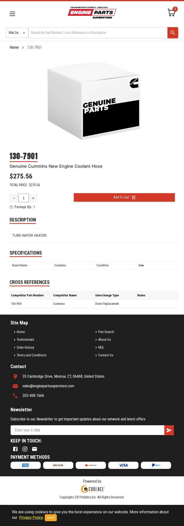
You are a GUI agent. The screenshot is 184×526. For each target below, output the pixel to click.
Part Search (106, 332)
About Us (104, 339)
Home (14, 47)
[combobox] (98, 33)
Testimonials (25, 339)
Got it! (50, 517)
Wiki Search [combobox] (16, 33)
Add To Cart (121, 197)
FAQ (101, 347)
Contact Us (105, 355)
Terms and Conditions (31, 355)
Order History (25, 347)
